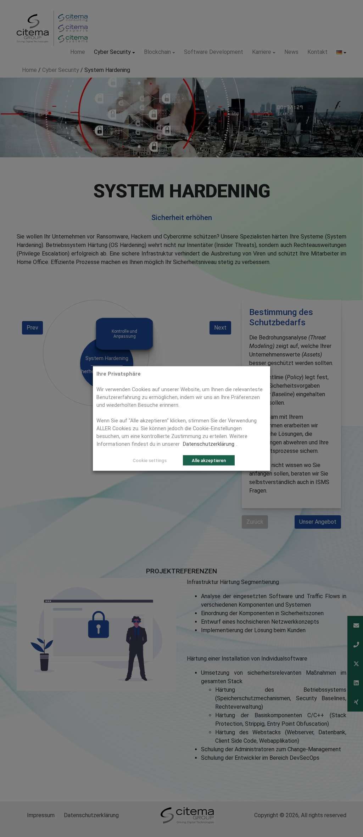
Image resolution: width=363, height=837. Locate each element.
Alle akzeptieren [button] (209, 460)
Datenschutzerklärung (208, 444)
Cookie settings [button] (150, 460)
